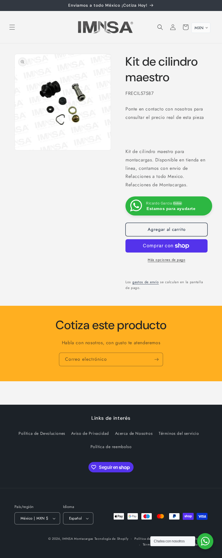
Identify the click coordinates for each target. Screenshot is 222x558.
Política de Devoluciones (41, 433)
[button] (12, 27)
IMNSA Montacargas (77, 538)
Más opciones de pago (166, 259)
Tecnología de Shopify (112, 538)
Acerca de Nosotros (134, 433)
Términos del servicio (179, 433)
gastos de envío (145, 282)
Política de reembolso (111, 447)
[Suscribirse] (156, 359)
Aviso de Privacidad (90, 433)
